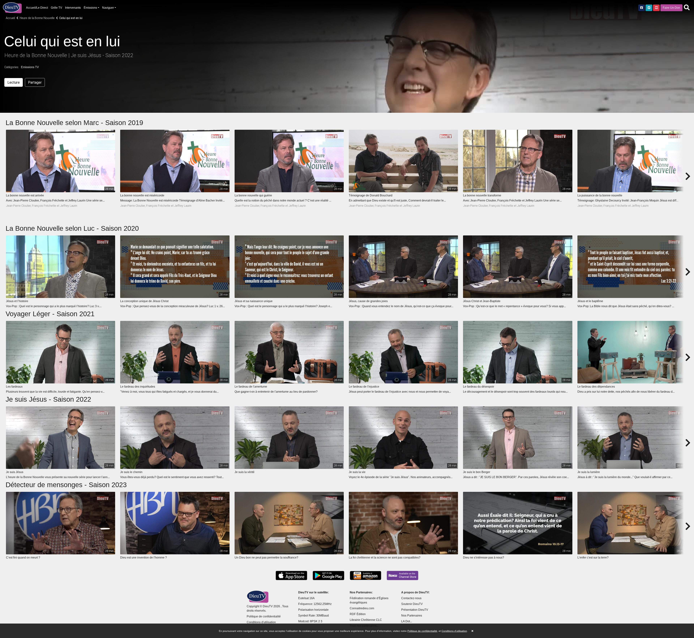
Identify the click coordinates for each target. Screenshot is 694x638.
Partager (35, 82)
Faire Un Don (671, 7)
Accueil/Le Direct (37, 7)
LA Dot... (406, 621)
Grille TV (56, 7)
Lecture (13, 82)
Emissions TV (30, 67)
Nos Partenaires (411, 615)
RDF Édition (358, 614)
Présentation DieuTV (414, 609)
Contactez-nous (411, 598)
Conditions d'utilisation (261, 622)
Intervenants (73, 7)
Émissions (90, 7)
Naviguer (108, 7)
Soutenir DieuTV (412, 603)
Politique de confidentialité (264, 616)
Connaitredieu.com (362, 608)
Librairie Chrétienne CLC (366, 619)
